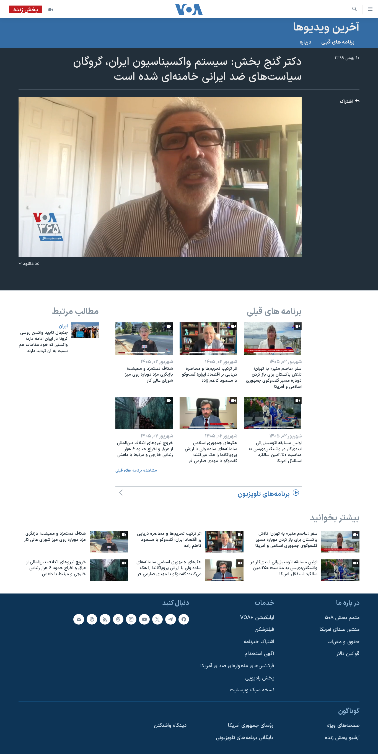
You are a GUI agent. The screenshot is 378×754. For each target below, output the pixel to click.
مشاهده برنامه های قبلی (136, 470)
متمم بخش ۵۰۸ (342, 617)
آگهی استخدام (259, 654)
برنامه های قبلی (337, 42)
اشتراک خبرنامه (259, 642)
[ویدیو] (50, 10)
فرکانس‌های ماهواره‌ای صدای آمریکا (237, 666)
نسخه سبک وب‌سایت (252, 690)
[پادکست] (92, 619)
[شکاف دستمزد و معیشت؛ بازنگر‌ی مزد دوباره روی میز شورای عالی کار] (144, 338)
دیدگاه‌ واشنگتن (170, 726)
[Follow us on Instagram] (131, 619)
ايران (63, 326)
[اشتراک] (78, 619)
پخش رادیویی (259, 678)
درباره (305, 42)
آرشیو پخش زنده (342, 738)
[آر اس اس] (105, 619)
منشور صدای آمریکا (339, 629)
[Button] (350, 103)
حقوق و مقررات (343, 642)
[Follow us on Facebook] (183, 619)
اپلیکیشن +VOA (257, 617)
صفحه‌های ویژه (343, 726)
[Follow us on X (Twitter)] (157, 619)
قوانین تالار (347, 654)
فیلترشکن (264, 629)
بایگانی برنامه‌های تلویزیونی (244, 738)
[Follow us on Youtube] (144, 619)
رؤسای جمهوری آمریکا (250, 726)
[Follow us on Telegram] (170, 619)
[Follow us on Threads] (118, 619)
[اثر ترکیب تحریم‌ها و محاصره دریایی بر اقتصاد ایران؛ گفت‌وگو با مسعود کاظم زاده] (208, 338)
